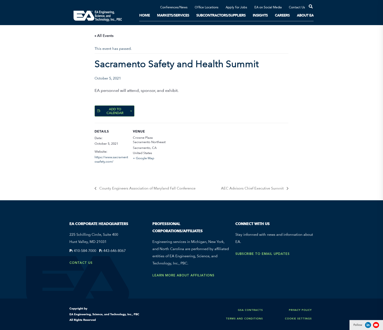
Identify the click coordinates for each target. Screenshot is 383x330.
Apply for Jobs (236, 7)
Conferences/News (174, 7)
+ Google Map (143, 158)
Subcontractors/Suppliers (221, 15)
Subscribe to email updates (262, 254)
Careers (282, 15)
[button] (309, 7)
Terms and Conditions (244, 318)
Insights (260, 15)
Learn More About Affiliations (183, 275)
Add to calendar (115, 111)
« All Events (104, 35)
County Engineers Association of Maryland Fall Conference (146, 188)
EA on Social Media (268, 7)
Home (144, 15)
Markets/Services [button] (173, 15)
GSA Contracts (250, 309)
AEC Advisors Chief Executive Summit (253, 188)
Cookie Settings (298, 318)
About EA (305, 15)
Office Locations (206, 7)
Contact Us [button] (297, 7)
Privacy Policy (300, 309)
